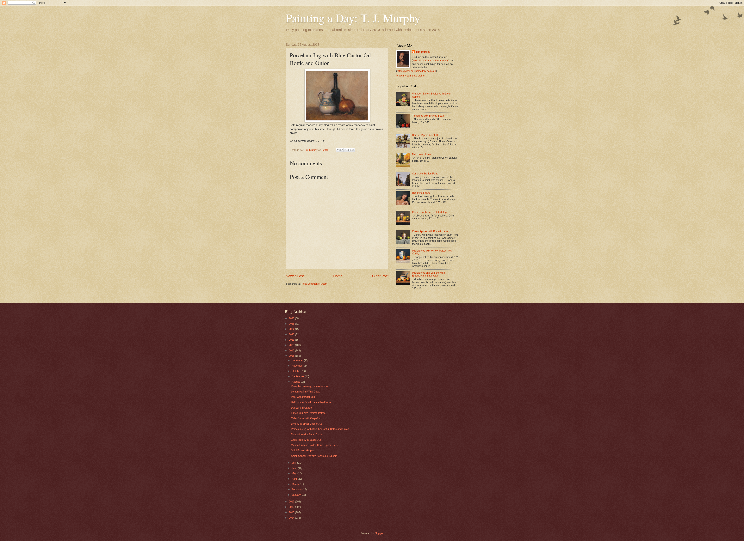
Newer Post (295, 276)
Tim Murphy (423, 51)
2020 (292, 345)
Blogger (379, 533)
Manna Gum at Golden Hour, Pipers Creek (314, 445)
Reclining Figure (421, 192)
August (296, 381)
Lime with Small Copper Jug (306, 423)
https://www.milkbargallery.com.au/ (416, 71)
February (297, 489)
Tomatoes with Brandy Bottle (428, 115)
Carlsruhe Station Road (425, 173)
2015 (292, 512)
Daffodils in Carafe (301, 407)
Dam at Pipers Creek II (425, 135)
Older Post (380, 276)
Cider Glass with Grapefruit (306, 418)
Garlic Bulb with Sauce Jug (306, 439)
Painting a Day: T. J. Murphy (353, 18)
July (294, 462)
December (298, 360)
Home (338, 276)
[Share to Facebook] (349, 150)
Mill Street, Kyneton (423, 154)
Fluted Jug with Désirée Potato (308, 412)
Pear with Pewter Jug (303, 396)
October (296, 371)
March (296, 484)
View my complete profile (410, 75)
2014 (292, 517)
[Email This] (338, 150)
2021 (292, 339)
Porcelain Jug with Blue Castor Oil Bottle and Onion (320, 429)
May (294, 473)
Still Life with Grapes (302, 450)
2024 (292, 329)
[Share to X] (345, 150)
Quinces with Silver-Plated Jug (429, 212)
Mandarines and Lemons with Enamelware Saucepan (428, 274)
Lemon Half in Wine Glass (305, 391)
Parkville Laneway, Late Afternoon (310, 386)
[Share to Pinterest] (353, 150)
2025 (292, 323)
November (298, 365)
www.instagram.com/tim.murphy (431, 60)
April (295, 478)
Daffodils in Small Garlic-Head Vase (311, 402)
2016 (292, 507)
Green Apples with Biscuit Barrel (430, 231)
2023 (292, 334)
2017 (292, 501)
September (298, 376)
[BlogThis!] (342, 150)
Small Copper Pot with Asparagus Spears (314, 455)
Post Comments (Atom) (314, 283)
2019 (292, 350)
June (295, 468)
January (296, 494)
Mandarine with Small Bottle (306, 434)
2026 (292, 318)
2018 (292, 355)
